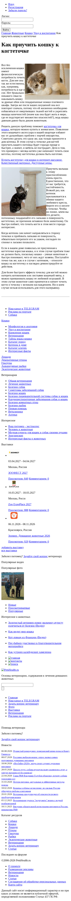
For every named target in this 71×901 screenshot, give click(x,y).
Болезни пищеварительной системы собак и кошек (38, 396)
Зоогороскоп (15, 435)
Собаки (12, 314)
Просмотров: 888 (18, 510)
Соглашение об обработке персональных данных (37, 881)
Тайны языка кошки (20, 338)
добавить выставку (12, 547)
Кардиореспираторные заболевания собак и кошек (38, 399)
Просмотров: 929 (18, 541)
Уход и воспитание (44, 33)
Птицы (12, 830)
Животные (17, 33)
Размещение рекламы (20, 869)
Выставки (14, 709)
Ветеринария (16, 335)
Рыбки (12, 836)
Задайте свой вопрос (35, 556)
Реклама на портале (19, 311)
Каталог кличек (17, 348)
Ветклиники (15, 411)
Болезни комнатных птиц (23, 402)
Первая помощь (17, 408)
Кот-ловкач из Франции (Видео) (27, 637)
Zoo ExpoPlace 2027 (19, 504)
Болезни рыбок (17, 405)
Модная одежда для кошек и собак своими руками (37, 432)
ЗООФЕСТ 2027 (18, 472)
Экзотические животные (16, 369)
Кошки (29, 33)
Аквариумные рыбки (13, 366)
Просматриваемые (19, 607)
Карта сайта (15, 884)
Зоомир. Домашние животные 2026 (29, 535)
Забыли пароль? (17, 10)
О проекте (14, 866)
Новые (12, 604)
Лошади (6, 356)
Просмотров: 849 (18, 478)
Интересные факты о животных (27, 438)
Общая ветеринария (20, 380)
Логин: (5, 16)
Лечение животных (19, 383)
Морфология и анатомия (22, 326)
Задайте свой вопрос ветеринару (20, 739)
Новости (13, 875)
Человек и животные (20, 429)
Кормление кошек (18, 332)
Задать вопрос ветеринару (23, 703)
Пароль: (6, 22)
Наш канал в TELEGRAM (23, 308)
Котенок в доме (17, 344)
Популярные (15, 611)
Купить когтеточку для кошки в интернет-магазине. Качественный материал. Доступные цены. (31, 161)
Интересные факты (19, 351)
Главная (6, 33)
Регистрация (15, 7)
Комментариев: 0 (39, 478)
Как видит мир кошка (21, 631)
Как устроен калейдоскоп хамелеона (29, 652)
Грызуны (6, 363)
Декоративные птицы (14, 359)
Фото (11, 706)
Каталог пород (17, 341)
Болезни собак (16, 387)
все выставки (9, 550)
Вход (11, 4)
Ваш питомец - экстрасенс (23, 426)
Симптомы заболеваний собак (26, 390)
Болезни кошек (17, 393)
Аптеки (12, 414)
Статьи (12, 848)
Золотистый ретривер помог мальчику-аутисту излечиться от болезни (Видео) (35, 624)
